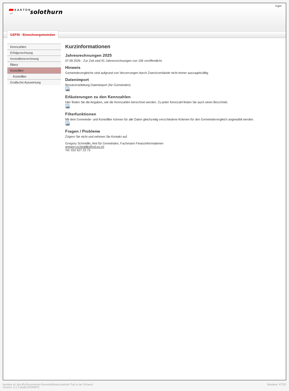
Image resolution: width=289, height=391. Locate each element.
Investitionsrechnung (24, 58)
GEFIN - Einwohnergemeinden (32, 34)
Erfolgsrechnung (21, 52)
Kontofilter (17, 70)
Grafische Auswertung (25, 82)
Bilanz (14, 64)
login (278, 5)
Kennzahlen (18, 47)
